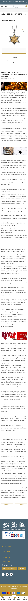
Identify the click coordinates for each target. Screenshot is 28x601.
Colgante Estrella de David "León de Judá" (14, 60)
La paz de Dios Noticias (10, 10)
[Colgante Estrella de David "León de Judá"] (14, 39)
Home (3, 10)
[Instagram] (7, 574)
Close (26, 2)
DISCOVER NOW (14, 3)
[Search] (6, 6)
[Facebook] (3, 574)
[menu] (2, 6)
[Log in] (22, 6)
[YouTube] (11, 574)
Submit (22, 568)
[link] (3, 598)
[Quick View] (23, 31)
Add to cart (14, 55)
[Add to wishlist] (23, 28)
